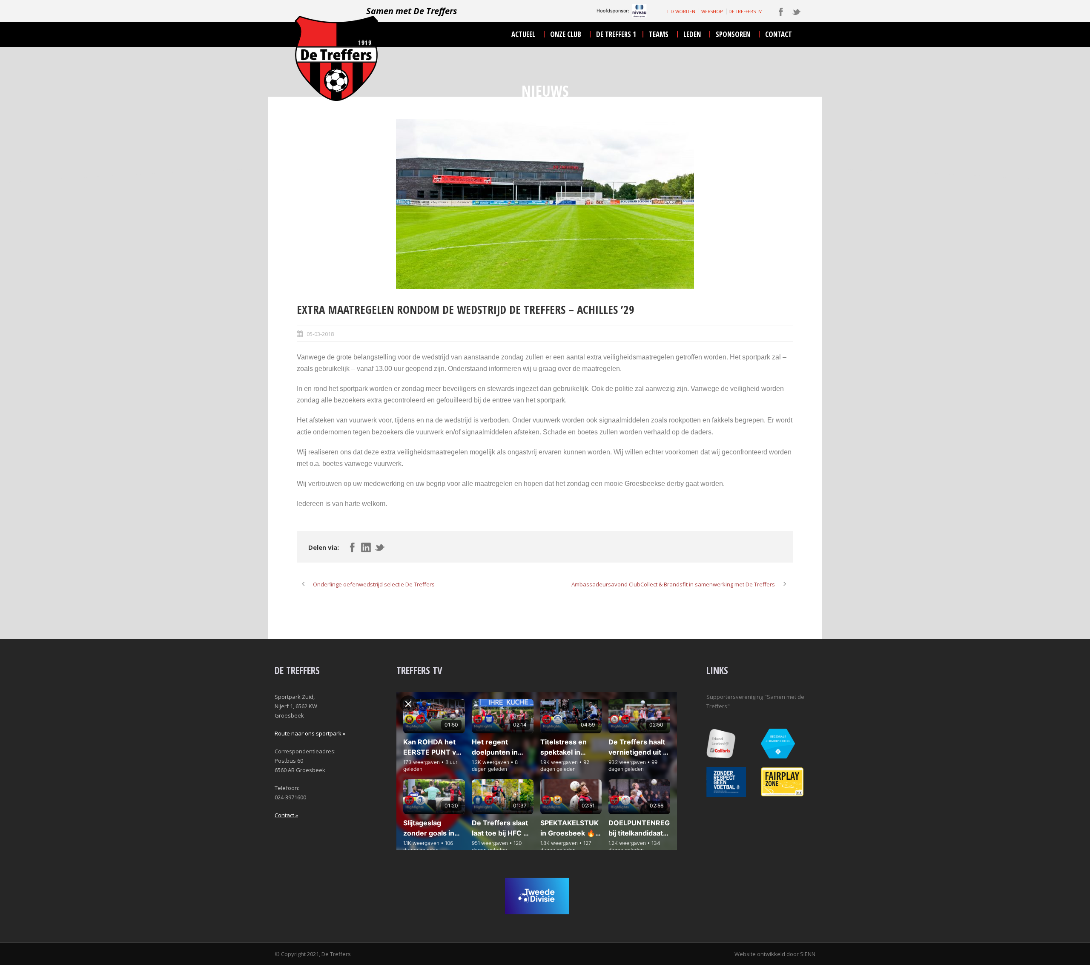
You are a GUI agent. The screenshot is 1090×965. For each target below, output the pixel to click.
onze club (565, 34)
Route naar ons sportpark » (310, 733)
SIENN (807, 954)
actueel (523, 34)
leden (692, 34)
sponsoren (733, 34)
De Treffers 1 (616, 34)
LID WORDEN (681, 11)
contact (778, 34)
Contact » (286, 815)
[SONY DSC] (545, 204)
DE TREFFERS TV (745, 11)
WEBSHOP (712, 11)
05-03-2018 (320, 334)
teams (658, 34)
